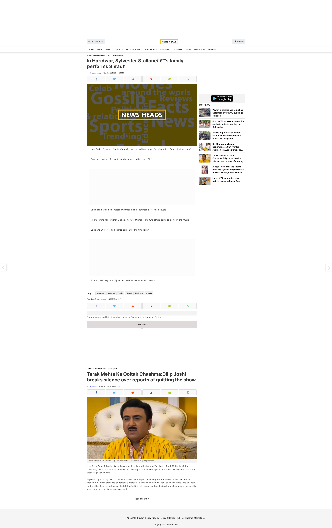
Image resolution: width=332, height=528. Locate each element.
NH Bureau (91, 73)
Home (91, 50)
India (99, 50)
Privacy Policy (144, 518)
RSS (179, 518)
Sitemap (171, 518)
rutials (149, 293)
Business (165, 50)
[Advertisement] (166, 18)
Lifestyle (177, 50)
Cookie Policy (159, 518)
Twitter (158, 317)
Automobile (151, 50)
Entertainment (134, 50)
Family (120, 293)
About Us (131, 518)
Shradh (129, 293)
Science (212, 50)
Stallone (111, 293)
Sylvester (100, 293)
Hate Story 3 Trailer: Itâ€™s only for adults (329, 267)
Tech (188, 50)
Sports (119, 50)
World (109, 50)
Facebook (136, 317)
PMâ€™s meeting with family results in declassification (3, 267)
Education (199, 50)
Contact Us (187, 518)
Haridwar (139, 293)
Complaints (199, 518)
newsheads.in (172, 524)
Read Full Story (142, 498)
